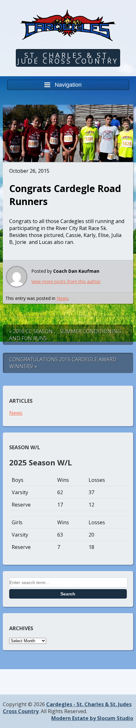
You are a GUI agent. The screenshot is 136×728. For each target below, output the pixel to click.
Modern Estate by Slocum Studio (92, 718)
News (62, 298)
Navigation (68, 85)
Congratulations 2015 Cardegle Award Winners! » (62, 363)
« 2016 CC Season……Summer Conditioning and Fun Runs (65, 335)
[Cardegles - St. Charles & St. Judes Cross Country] (68, 36)
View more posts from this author (66, 281)
